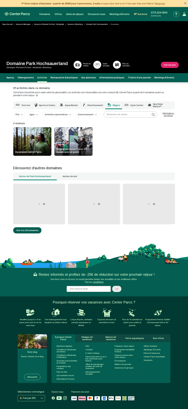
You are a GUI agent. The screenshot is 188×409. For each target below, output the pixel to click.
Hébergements (26, 77)
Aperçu (10, 77)
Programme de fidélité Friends (124, 351)
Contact (89, 350)
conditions (98, 282)
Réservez (160, 3)
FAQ (87, 346)
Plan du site (62, 372)
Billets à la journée (123, 364)
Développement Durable (92, 373)
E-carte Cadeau (92, 353)
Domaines (44, 14)
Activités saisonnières (56, 114)
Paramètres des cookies (64, 367)
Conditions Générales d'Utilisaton (66, 356)
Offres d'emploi (150, 346)
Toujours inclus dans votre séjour (124, 356)
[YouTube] (59, 398)
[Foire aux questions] (176, 14)
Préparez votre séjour (124, 346)
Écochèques (120, 361)
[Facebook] (53, 398)
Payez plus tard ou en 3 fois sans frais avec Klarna (96, 359)
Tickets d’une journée (139, 77)
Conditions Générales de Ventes (66, 351)
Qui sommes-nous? (65, 375)
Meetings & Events (119, 14)
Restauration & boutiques (64, 77)
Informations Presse (65, 379)
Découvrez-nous (96, 14)
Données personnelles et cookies (67, 362)
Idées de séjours (74, 14)
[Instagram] (65, 398)
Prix (17, 114)
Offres (58, 14)
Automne (142, 14)
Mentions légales (64, 346)
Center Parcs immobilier (154, 357)
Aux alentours (88, 77)
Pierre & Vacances (152, 353)
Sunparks (148, 360)
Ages (32, 114)
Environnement (86, 114)
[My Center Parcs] (184, 14)
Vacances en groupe (124, 368)
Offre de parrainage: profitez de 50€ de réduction (94, 366)
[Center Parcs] (17, 14)
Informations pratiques (111, 77)
